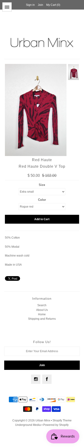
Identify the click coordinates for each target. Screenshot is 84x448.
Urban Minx (43, 420)
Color (42, 199)
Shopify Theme (62, 420)
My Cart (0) (53, 5)
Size (42, 185)
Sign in (30, 5)
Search (41, 305)
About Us (42, 310)
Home (42, 314)
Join (40, 5)
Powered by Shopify (56, 425)
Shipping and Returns (42, 318)
